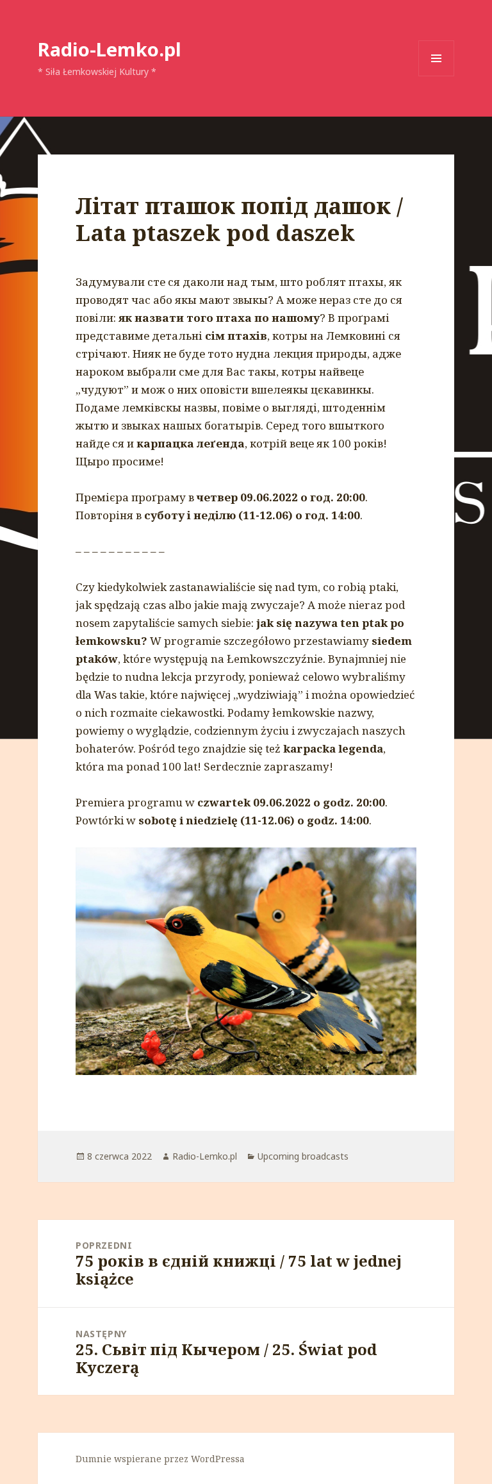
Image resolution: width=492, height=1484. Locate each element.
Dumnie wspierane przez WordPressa (160, 1459)
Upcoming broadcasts (303, 1156)
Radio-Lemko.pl (109, 49)
